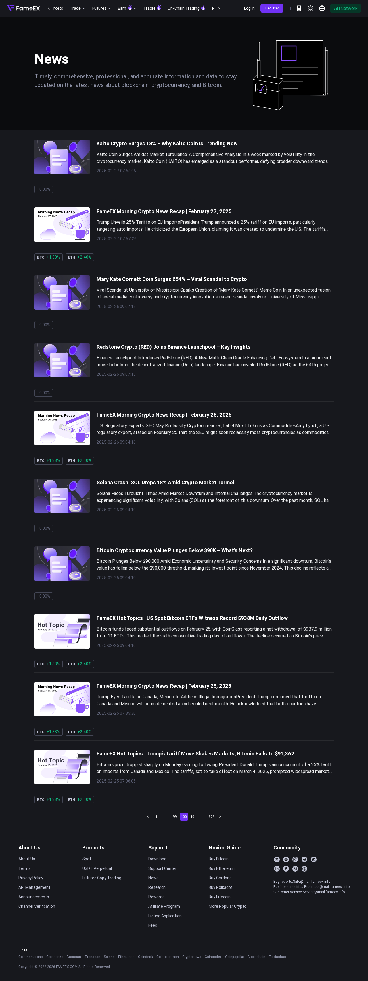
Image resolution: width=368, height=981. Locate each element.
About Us (29, 847)
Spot (86, 858)
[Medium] (295, 868)
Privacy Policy (30, 877)
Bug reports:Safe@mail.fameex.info (301, 881)
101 (193, 816)
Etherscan (126, 957)
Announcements (33, 896)
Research (157, 887)
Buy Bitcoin (219, 858)
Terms (24, 868)
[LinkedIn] (276, 868)
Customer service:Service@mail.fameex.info (309, 892)
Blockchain (256, 957)
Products (93, 847)
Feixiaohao (277, 957)
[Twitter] (276, 859)
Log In (249, 8)
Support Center (162, 868)
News (153, 877)
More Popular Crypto (227, 906)
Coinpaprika (234, 957)
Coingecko (54, 957)
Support (158, 847)
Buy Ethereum (222, 868)
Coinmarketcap (30, 957)
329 (212, 816)
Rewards (156, 896)
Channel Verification (36, 906)
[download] (299, 8)
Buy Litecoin (220, 896)
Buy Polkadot (221, 887)
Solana (109, 957)
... (165, 816)
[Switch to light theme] (310, 8)
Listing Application (165, 915)
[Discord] (313, 859)
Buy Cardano (220, 877)
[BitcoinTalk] (304, 868)
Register (272, 8)
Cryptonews (191, 957)
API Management (34, 887)
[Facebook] (286, 868)
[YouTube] (286, 859)
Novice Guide (225, 847)
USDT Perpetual (97, 868)
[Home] (23, 8)
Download (157, 858)
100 (184, 816)
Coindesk (145, 957)
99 (175, 816)
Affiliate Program (164, 906)
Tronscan (92, 957)
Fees (152, 925)
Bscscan (74, 957)
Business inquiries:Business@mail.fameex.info (311, 886)
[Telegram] (304, 859)
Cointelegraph (167, 957)
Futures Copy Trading (101, 877)
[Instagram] (295, 859)
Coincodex (213, 957)
